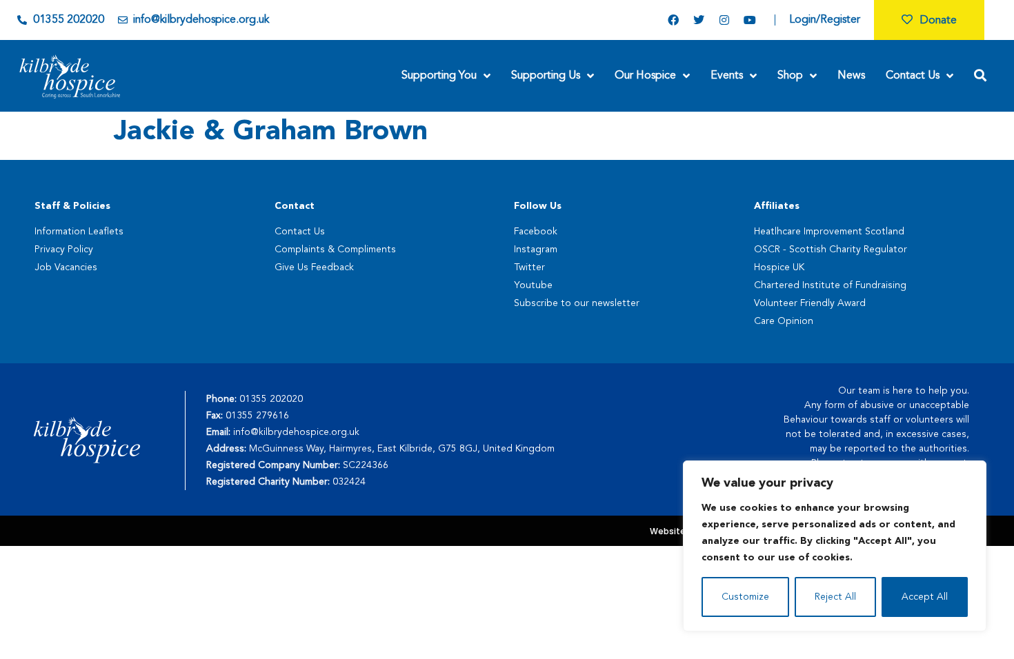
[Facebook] (673, 20)
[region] (834, 545)
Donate (938, 20)
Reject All (835, 597)
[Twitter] (699, 20)
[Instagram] (724, 20)
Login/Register (824, 20)
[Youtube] (750, 20)
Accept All (925, 597)
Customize (745, 597)
